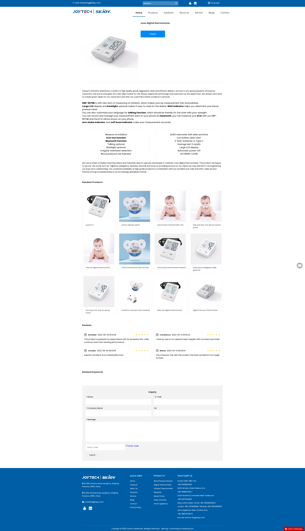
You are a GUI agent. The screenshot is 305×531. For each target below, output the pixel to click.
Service (133, 496)
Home (132, 481)
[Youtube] (190, 3)
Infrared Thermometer (163, 488)
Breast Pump (159, 496)
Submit (92, 455)
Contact (133, 504)
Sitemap (164, 528)
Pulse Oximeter (160, 500)
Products (133, 485)
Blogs (132, 500)
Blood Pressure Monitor (163, 481)
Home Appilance (161, 504)
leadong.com (187, 528)
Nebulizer (157, 492)
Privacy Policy (135, 507)
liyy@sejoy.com (198, 517)
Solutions (134, 492)
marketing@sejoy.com (90, 2)
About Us (133, 488)
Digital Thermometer (162, 485)
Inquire (153, 34)
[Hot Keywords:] (176, 3)
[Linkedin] (195, 3)
